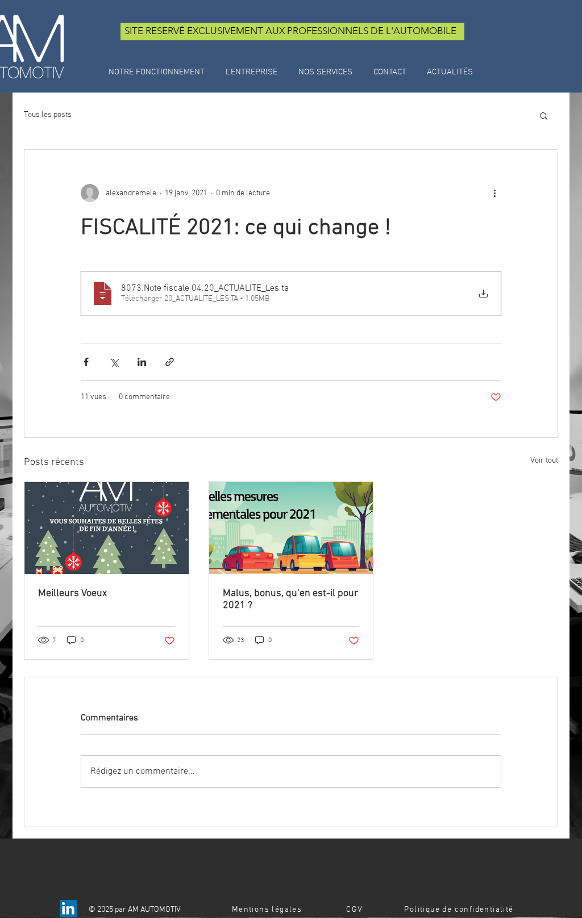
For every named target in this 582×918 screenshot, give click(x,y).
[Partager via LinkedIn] (141, 362)
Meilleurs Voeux (72, 594)
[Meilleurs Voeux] (106, 528)
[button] (543, 115)
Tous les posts (48, 115)
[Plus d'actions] (494, 193)
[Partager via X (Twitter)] (114, 362)
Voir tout (544, 461)
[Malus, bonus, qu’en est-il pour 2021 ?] (291, 528)
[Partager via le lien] (169, 362)
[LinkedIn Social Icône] (68, 908)
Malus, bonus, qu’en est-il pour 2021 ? (290, 599)
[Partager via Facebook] (86, 362)
